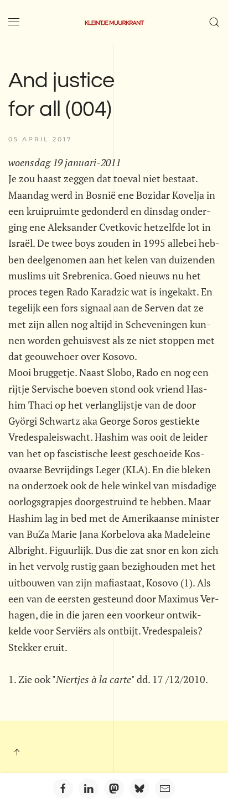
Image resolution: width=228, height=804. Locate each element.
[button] (13, 22)
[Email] (165, 788)
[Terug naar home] (114, 22)
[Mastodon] (114, 788)
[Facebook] (63, 788)
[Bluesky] (139, 788)
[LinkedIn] (89, 788)
